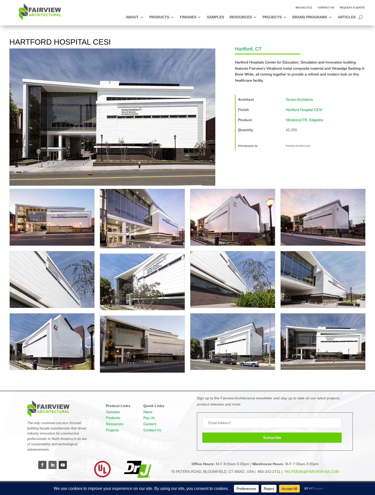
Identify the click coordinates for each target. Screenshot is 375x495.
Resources (241, 17)
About (132, 17)
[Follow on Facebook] (42, 465)
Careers (149, 424)
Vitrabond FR (296, 120)
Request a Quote (352, 7)
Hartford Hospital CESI (304, 110)
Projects (272, 17)
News (147, 412)
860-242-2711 (304, 7)
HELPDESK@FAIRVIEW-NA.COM (311, 471)
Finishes (188, 17)
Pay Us (149, 418)
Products (159, 17)
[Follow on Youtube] (63, 465)
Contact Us (326, 7)
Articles (347, 17)
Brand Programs (309, 17)
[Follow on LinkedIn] (52, 465)
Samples (215, 17)
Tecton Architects (299, 99)
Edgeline (316, 120)
